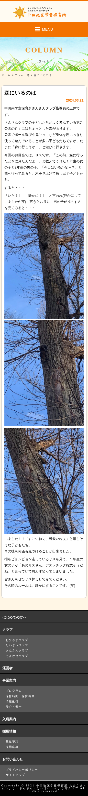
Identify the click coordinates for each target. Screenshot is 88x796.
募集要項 (12, 742)
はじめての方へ (14, 617)
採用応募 (12, 747)
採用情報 (9, 731)
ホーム (6, 75)
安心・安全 (14, 706)
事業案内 (9, 680)
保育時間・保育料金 (20, 696)
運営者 (7, 668)
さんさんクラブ (17, 650)
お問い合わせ (12, 759)
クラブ (7, 629)
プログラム (14, 690)
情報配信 (12, 701)
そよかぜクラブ (17, 656)
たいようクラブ (17, 645)
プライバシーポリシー (22, 769)
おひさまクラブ (17, 640)
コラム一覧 (22, 75)
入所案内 (9, 719)
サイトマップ (15, 775)
